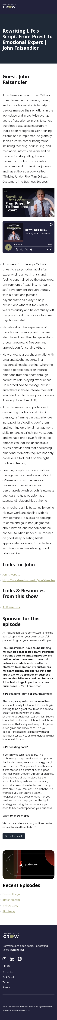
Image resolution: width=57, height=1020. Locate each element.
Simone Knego (11, 894)
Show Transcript (13, 836)
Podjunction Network (21, 1010)
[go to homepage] (9, 6)
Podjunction (13, 632)
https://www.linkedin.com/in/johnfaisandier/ (29, 580)
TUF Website (11, 607)
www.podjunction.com (35, 823)
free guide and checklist (18, 728)
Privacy (6, 987)
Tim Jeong (9, 911)
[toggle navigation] (51, 7)
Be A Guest (8, 977)
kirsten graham (11, 899)
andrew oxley (10, 905)
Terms (6, 982)
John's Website (11, 574)
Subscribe (8, 972)
